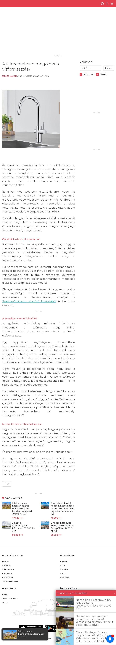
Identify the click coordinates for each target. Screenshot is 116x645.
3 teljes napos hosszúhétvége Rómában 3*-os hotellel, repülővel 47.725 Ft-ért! (22, 508)
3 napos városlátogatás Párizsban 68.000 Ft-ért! (23, 526)
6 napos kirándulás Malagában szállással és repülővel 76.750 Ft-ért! (62, 526)
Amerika (64, 569)
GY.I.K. (5, 594)
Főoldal (5, 561)
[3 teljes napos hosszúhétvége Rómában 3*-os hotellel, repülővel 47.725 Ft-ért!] (6, 508)
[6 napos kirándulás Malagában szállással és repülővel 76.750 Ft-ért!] (45, 527)
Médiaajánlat (7, 577)
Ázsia (62, 565)
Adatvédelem (8, 569)
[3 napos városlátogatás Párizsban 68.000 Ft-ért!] (6, 527)
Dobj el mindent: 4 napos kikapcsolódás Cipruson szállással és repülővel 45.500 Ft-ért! (63, 508)
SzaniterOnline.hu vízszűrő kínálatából (29, 301)
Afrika (63, 573)
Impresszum (7, 573)
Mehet (108, 68)
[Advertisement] (60, 33)
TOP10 (5, 602)
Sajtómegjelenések (10, 581)
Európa (63, 561)
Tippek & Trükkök (10, 598)
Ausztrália (64, 577)
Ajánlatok (6, 565)
